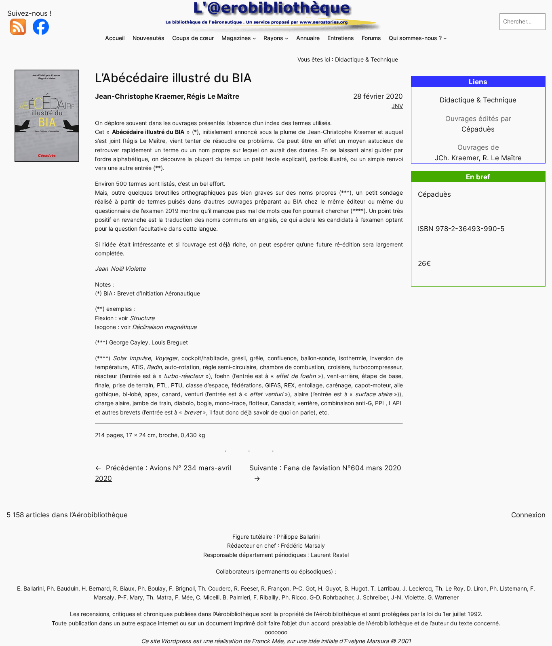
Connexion (528, 515)
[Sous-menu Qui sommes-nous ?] (445, 38)
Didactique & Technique (366, 59)
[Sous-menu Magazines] (254, 38)
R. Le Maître (502, 158)
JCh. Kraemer (456, 158)
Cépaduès (478, 129)
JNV (397, 105)
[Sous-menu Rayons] (287, 38)
